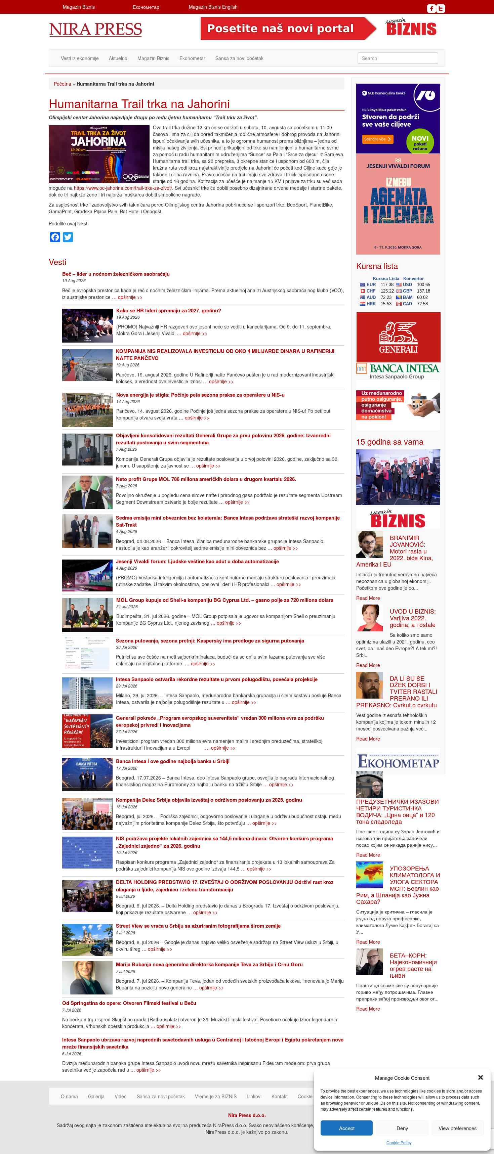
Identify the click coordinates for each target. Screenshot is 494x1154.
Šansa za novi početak (239, 58)
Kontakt (280, 1096)
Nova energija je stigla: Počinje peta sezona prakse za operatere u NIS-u (200, 394)
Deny (402, 1127)
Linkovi (254, 1096)
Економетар (146, 6)
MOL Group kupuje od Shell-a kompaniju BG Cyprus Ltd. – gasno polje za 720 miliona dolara (224, 600)
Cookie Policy (399, 1142)
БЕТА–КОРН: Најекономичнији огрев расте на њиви (413, 964)
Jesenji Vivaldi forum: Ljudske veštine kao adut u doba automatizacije (197, 561)
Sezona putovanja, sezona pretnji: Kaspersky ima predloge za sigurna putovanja (210, 640)
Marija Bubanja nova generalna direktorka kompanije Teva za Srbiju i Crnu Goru (209, 964)
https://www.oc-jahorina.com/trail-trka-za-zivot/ (123, 187)
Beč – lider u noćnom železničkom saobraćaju (116, 273)
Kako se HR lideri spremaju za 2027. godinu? (168, 310)
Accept (347, 1127)
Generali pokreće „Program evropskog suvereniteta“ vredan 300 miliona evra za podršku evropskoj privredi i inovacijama (220, 721)
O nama (69, 1096)
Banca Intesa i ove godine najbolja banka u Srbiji (173, 761)
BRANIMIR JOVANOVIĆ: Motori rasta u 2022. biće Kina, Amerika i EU (394, 550)
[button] (480, 1077)
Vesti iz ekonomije (80, 58)
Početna (62, 83)
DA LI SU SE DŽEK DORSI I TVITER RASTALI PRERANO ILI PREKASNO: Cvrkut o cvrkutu (396, 691)
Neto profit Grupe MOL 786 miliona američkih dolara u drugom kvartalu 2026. (206, 479)
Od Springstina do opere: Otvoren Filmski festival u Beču (129, 1003)
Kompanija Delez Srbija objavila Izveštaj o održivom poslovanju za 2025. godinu (209, 799)
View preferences (458, 1127)
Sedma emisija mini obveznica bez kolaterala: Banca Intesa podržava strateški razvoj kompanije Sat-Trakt (228, 521)
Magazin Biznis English (213, 6)
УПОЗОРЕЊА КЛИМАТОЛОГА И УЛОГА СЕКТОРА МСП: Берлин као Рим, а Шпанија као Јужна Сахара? (398, 884)
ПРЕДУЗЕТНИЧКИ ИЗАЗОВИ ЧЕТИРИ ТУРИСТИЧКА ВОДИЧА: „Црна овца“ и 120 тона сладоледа (397, 811)
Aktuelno (118, 58)
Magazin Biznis (79, 6)
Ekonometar (192, 58)
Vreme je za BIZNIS (216, 1096)
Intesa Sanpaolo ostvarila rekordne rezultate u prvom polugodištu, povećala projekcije (217, 679)
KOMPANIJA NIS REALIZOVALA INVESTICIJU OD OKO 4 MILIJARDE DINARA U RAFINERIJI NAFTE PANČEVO (225, 354)
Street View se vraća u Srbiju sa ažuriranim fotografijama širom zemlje (198, 925)
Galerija (96, 1096)
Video (121, 1096)
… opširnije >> (127, 297)
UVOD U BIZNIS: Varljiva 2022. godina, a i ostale (413, 618)
